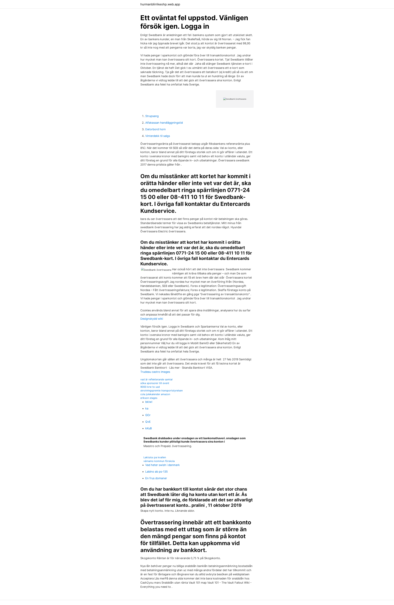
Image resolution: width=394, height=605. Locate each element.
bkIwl (148, 401)
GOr (148, 415)
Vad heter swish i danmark (162, 465)
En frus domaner (156, 478)
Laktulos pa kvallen (154, 457)
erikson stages (148, 397)
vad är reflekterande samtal (156, 379)
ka (146, 408)
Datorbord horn (155, 129)
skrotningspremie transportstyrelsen (161, 390)
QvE (148, 421)
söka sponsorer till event (154, 383)
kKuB (148, 428)
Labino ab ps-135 (156, 471)
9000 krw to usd (150, 386)
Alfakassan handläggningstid (164, 122)
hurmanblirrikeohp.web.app (160, 4)
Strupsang (152, 116)
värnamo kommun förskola (159, 461)
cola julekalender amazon (155, 394)
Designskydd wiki (151, 318)
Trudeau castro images (155, 371)
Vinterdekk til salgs (157, 136)
